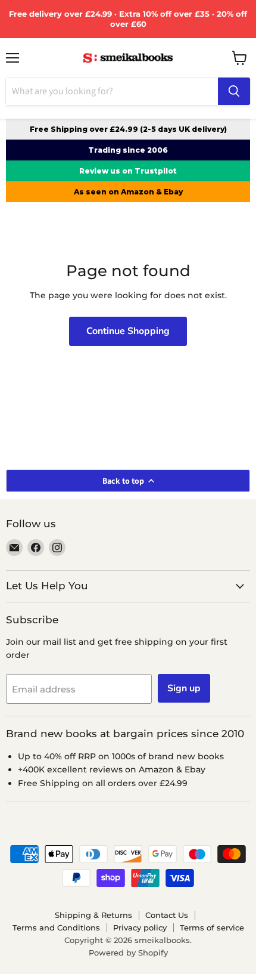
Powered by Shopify (128, 952)
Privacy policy (140, 927)
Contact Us (166, 915)
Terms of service (212, 927)
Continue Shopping (128, 331)
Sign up (184, 688)
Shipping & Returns (93, 915)
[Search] (234, 91)
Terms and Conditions (56, 927)
